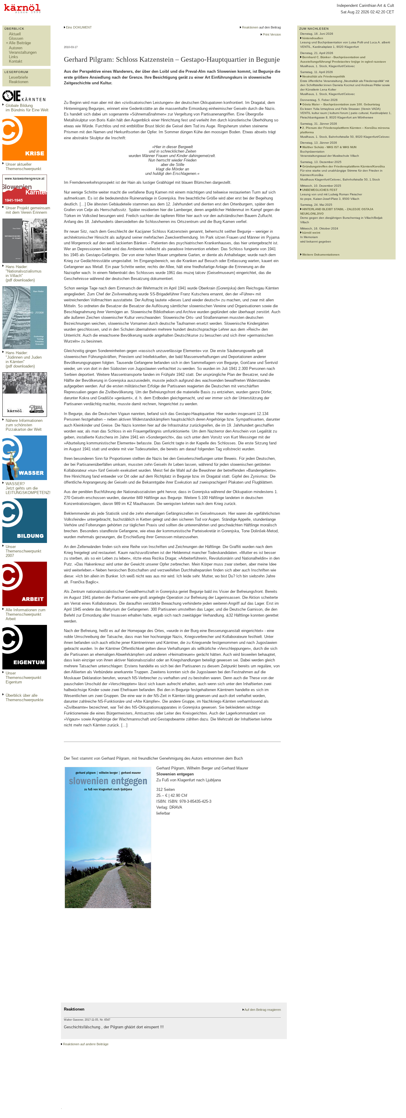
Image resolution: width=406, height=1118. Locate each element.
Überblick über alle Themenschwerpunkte (24, 697)
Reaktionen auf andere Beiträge (85, 1044)
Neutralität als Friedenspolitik (323, 76)
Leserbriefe (18, 77)
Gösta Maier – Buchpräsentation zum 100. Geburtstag (341, 104)
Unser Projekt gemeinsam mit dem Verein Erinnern (28, 210)
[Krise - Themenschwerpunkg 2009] (24, 159)
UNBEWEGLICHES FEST (319, 189)
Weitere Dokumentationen (320, 254)
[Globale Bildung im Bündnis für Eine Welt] (24, 100)
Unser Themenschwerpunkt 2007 (23, 551)
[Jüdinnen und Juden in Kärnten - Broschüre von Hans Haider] (24, 348)
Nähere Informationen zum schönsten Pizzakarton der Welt (24, 425)
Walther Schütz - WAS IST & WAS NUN (329, 147)
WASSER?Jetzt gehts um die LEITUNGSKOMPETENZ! (28, 488)
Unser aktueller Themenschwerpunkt (23, 166)
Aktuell (15, 34)
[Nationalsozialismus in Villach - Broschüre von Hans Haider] (24, 261)
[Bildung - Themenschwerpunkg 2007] (24, 541)
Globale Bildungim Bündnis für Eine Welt (27, 107)
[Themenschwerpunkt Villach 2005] (24, 668)
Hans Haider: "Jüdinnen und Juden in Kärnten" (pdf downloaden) (24, 359)
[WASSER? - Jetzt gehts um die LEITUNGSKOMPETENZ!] (24, 478)
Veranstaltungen (23, 52)
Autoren (15, 48)
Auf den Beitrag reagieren (262, 1009)
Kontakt (15, 61)
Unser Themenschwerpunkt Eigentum (23, 677)
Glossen (16, 38)
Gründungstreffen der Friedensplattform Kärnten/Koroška (343, 166)
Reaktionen (18, 82)
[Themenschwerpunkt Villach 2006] (24, 605)
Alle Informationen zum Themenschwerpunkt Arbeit (25, 614)
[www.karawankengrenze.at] (24, 203)
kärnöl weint (311, 232)
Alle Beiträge (20, 43)
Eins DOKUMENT (79, 27)
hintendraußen (312, 38)
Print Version (272, 34)
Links (13, 57)
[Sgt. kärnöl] (24, 415)
